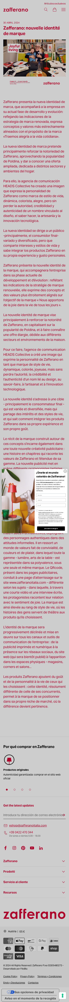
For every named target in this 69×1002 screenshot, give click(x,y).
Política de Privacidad (44, 512)
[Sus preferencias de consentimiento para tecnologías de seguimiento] (62, 995)
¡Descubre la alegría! (51, 528)
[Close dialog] (65, 471)
